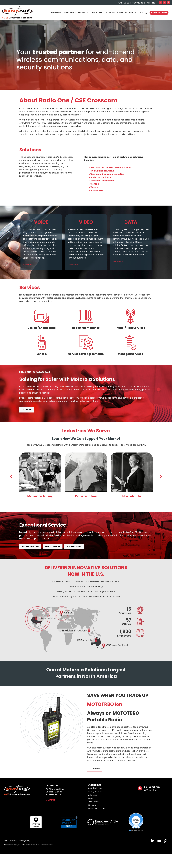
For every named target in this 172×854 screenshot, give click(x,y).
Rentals (42, 354)
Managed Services (130, 354)
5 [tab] (95, 506)
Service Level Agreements (86, 354)
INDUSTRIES (97, 12)
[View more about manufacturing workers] (40, 472)
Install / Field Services (130, 328)
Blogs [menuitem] (90, 798)
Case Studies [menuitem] (93, 802)
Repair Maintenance (86, 328)
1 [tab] (76, 506)
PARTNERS (122, 12)
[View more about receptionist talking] (132, 472)
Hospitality (131, 496)
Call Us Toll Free (152, 786)
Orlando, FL (52, 785)
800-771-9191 (150, 789)
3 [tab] (85, 506)
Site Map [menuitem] (92, 805)
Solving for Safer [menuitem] (95, 792)
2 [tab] (81, 506)
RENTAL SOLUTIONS (159, 13)
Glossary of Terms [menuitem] (96, 809)
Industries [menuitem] (92, 795)
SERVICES (110, 12)
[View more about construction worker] (86, 472)
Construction (86, 496)
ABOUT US (55, 12)
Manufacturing (40, 496)
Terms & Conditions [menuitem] (11, 841)
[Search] (145, 12)
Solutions (30, 149)
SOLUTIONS (69, 12)
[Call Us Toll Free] (140, 788)
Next (160, 476)
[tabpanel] (40, 476)
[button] (153, 841)
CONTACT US (135, 12)
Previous (12, 476)
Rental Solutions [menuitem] (95, 788)
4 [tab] (90, 506)
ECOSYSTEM (83, 12)
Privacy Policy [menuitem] (25, 841)
